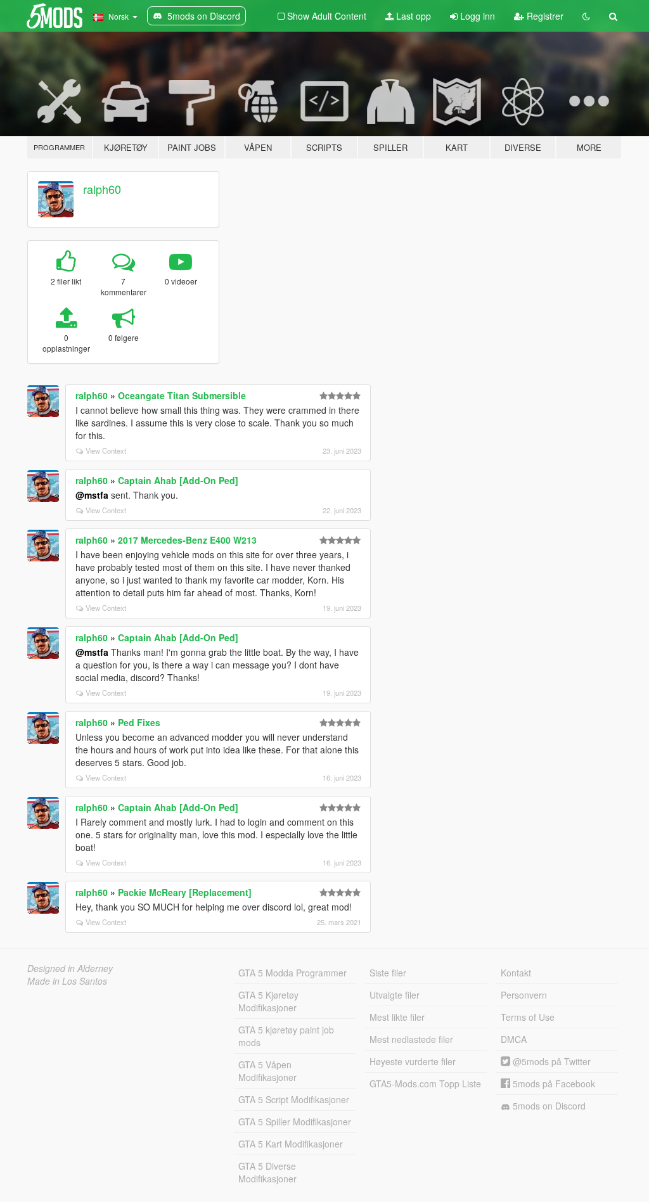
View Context (106, 450)
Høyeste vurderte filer (412, 1061)
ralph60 (102, 189)
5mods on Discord (548, 1105)
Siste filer (387, 972)
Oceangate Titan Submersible (182, 395)
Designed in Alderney (70, 968)
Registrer (543, 16)
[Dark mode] (586, 16)
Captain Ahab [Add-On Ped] (178, 480)
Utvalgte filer (394, 994)
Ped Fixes (139, 722)
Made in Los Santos (67, 981)
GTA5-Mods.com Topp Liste (425, 1083)
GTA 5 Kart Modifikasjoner (290, 1143)
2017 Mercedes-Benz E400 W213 (187, 540)
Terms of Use (528, 1017)
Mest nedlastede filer (411, 1039)
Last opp (412, 16)
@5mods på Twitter (550, 1061)
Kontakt (516, 972)
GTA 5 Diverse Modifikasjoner (267, 1172)
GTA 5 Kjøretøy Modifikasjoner (268, 1001)
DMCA (514, 1039)
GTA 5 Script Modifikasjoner (293, 1099)
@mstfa (91, 495)
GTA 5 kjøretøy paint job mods (286, 1036)
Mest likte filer (397, 1017)
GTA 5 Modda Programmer (292, 972)
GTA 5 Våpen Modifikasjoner (267, 1071)
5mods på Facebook (552, 1083)
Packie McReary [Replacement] (185, 892)
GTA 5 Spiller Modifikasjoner (294, 1121)
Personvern (524, 994)
